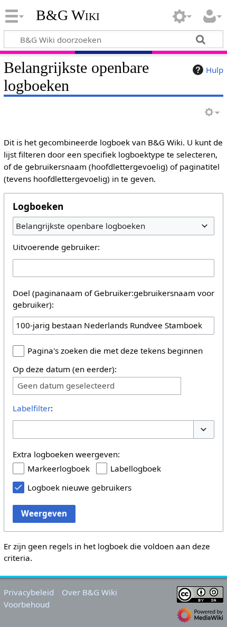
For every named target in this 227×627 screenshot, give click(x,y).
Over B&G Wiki (89, 592)
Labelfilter (32, 408)
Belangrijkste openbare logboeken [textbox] (80, 225)
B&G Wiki (68, 15)
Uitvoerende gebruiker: (56, 247)
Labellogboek (135, 468)
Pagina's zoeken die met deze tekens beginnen (115, 350)
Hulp (214, 69)
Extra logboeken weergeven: (66, 454)
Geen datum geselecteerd (66, 386)
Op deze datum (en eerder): (65, 369)
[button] (203, 429)
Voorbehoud (27, 604)
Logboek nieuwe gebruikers (79, 487)
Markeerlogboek (58, 468)
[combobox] (113, 226)
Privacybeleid (29, 592)
